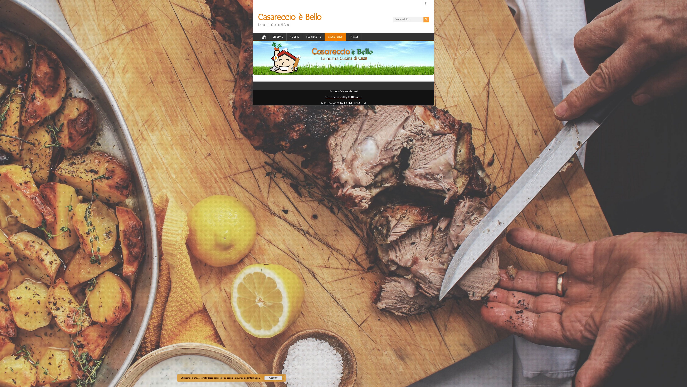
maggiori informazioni (249, 377)
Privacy (354, 36)
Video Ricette (313, 36)
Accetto (273, 378)
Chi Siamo (278, 36)
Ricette (294, 36)
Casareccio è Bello (290, 17)
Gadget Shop (335, 36)
